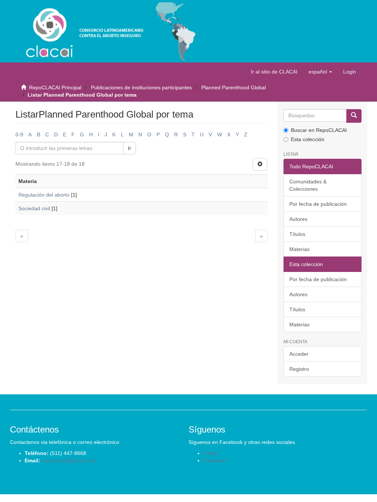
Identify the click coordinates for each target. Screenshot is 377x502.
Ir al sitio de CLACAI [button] (274, 72)
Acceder (299, 354)
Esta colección (307, 139)
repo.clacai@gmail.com (69, 460)
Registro (299, 369)
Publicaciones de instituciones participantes (141, 87)
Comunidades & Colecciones (308, 185)
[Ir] (354, 116)
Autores (298, 219)
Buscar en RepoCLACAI (319, 130)
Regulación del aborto (44, 195)
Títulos (297, 234)
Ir (129, 148)
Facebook (214, 460)
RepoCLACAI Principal (55, 87)
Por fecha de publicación (318, 204)
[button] (320, 71)
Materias (299, 249)
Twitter (211, 453)
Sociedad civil (34, 208)
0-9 (19, 134)
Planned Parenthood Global (233, 87)
